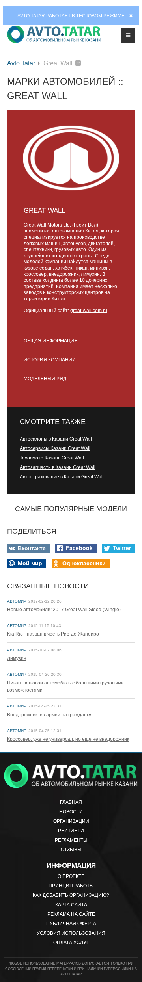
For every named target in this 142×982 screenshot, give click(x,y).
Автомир (16, 601)
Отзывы (71, 849)
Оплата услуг (71, 942)
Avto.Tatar (21, 63)
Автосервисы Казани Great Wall (55, 448)
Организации (71, 821)
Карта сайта (71, 905)
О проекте (71, 876)
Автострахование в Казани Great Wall (62, 477)
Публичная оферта (71, 923)
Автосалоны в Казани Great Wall (56, 439)
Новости (71, 812)
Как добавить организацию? (71, 895)
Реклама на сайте (71, 914)
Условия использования (71, 933)
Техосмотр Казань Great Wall (52, 458)
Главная (71, 802)
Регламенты (71, 840)
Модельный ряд (45, 378)
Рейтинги (71, 830)
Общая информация (51, 341)
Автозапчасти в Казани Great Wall (57, 467)
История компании (50, 360)
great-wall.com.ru (88, 310)
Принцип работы (71, 886)
